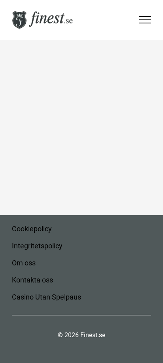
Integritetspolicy (37, 246)
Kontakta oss (32, 280)
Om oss (24, 263)
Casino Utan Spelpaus (46, 297)
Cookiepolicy (32, 229)
